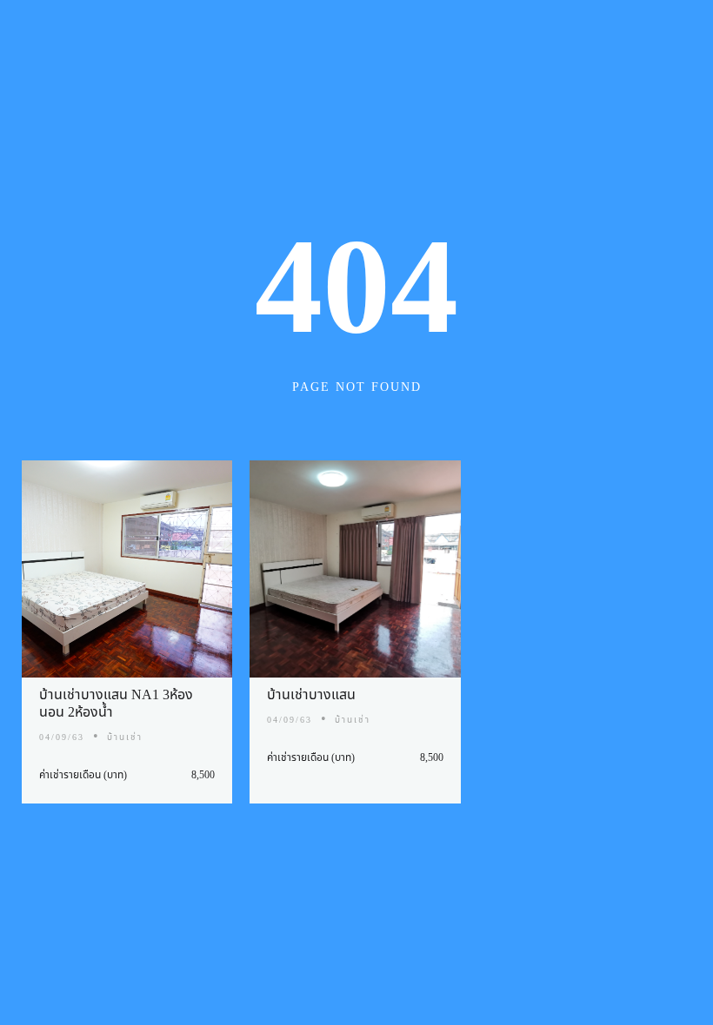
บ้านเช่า (125, 737)
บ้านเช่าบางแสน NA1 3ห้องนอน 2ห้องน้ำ (116, 703)
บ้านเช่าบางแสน (311, 695)
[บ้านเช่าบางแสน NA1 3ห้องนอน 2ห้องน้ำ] (127, 569)
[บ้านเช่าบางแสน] (355, 569)
